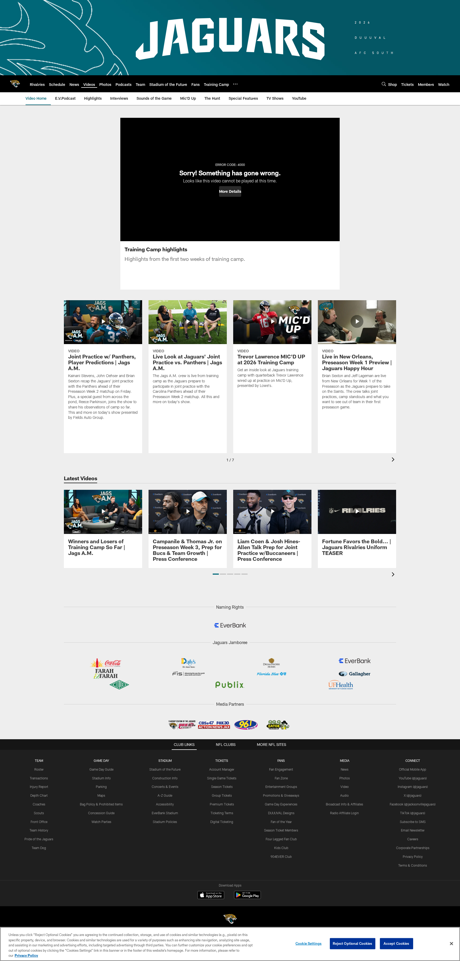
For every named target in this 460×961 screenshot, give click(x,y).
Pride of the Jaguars (38, 839)
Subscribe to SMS (413, 822)
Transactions (39, 778)
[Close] (451, 944)
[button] (230, 191)
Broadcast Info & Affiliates (344, 804)
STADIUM (165, 760)
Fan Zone (281, 778)
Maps (101, 795)
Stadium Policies (165, 822)
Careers (412, 839)
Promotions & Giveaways (281, 795)
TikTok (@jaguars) (412, 813)
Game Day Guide (101, 769)
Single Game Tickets (221, 778)
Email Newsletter (413, 830)
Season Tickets (222, 786)
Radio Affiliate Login (344, 813)
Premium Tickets (222, 804)
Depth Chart (39, 795)
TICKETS (221, 760)
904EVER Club (281, 856)
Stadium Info (101, 778)
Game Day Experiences (281, 804)
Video (344, 786)
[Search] (384, 83)
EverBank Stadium (165, 813)
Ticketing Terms (222, 813)
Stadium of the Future (164, 769)
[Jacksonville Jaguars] (230, 919)
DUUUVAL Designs (281, 813)
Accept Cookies (396, 943)
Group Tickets (222, 795)
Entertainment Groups (281, 786)
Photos (344, 778)
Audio (344, 795)
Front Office (39, 822)
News (344, 769)
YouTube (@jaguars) (413, 778)
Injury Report (39, 786)
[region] (230, 944)
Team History (39, 830)
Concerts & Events (165, 786)
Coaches (39, 804)
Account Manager (221, 769)
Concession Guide (101, 813)
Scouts (39, 813)
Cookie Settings (308, 943)
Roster (39, 769)
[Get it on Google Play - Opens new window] (247, 897)
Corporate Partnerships (412, 848)
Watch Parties (101, 822)
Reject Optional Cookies (352, 943)
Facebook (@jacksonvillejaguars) (413, 804)
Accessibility (165, 804)
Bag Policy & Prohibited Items (101, 804)
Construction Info (165, 778)
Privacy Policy (413, 856)
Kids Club (281, 848)
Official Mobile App (412, 769)
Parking (101, 786)
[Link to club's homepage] (15, 83)
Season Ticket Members (281, 830)
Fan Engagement (281, 769)
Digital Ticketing (221, 822)
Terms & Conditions (412, 865)
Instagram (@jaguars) (413, 786)
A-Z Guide (165, 795)
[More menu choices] (235, 84)
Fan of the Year (281, 822)
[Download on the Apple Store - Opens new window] (211, 895)
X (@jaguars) (412, 795)
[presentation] (394, 460)
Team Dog (39, 848)
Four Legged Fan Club (281, 839)
